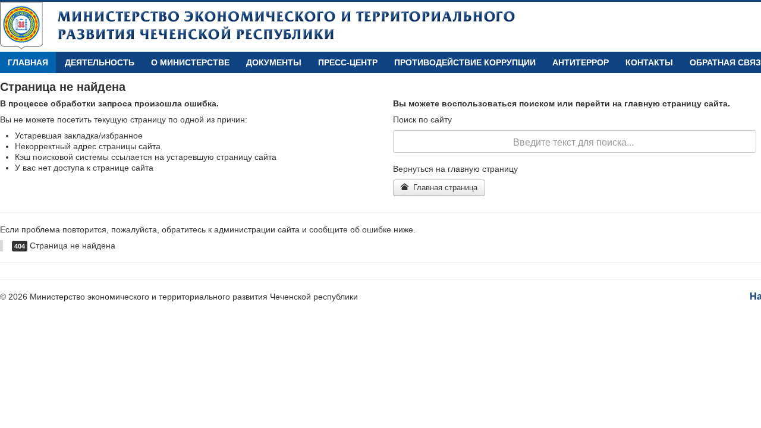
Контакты (649, 62)
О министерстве (190, 62)
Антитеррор (580, 62)
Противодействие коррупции (465, 62)
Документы (273, 62)
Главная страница (444, 187)
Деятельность (99, 62)
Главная (28, 62)
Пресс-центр (348, 62)
